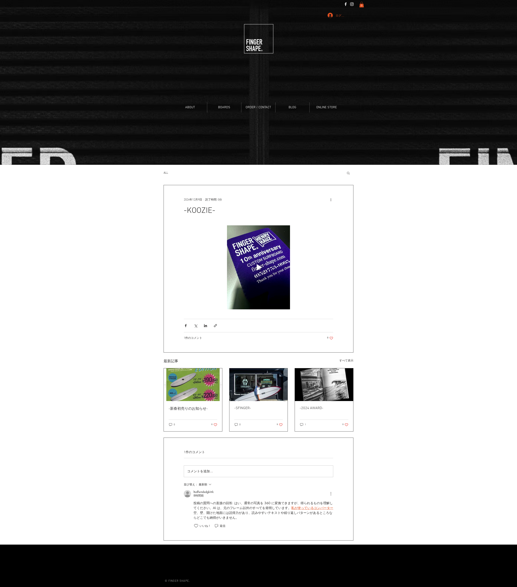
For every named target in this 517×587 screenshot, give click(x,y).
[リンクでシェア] (215, 326)
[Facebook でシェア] (186, 326)
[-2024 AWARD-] (324, 384)
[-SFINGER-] (258, 384)
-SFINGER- (242, 408)
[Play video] (258, 267)
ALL (166, 173)
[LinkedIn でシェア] (205, 326)
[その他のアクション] (330, 199)
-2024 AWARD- (311, 408)
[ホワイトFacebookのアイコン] (345, 4)
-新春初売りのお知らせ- (188, 409)
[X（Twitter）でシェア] (196, 326)
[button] (361, 4)
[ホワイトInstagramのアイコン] (352, 4)
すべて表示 (346, 360)
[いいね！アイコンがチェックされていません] (196, 525)
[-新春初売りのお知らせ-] (193, 384)
